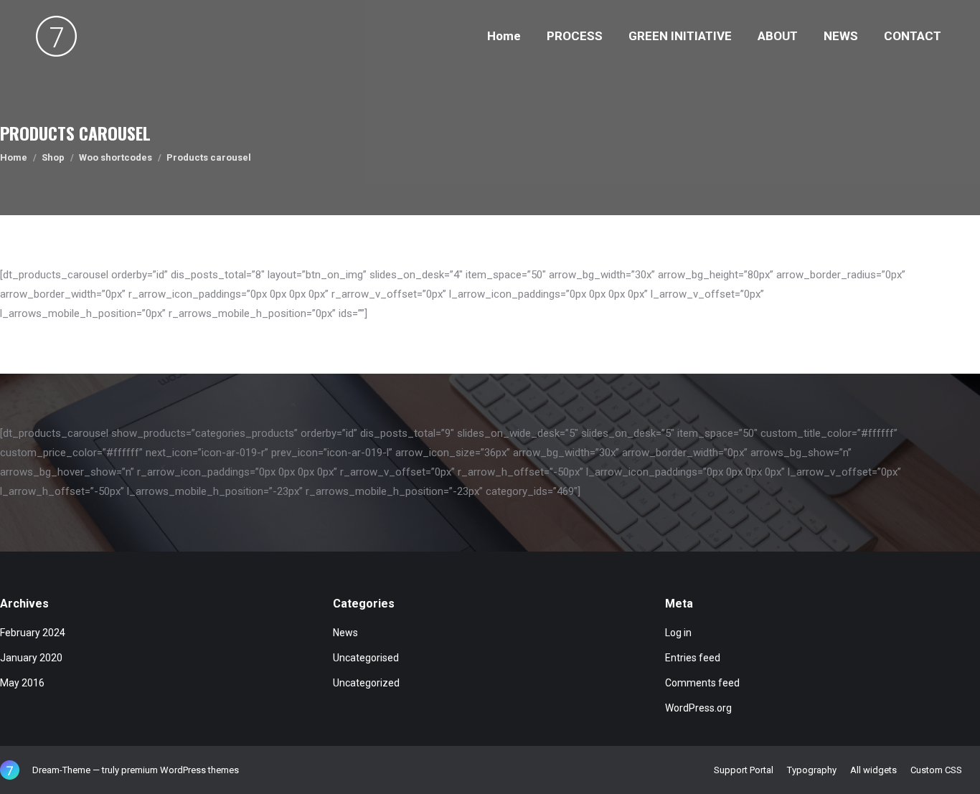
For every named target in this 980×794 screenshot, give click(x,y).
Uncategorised (366, 657)
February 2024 (32, 632)
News (345, 632)
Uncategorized (366, 683)
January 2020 (31, 657)
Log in (678, 632)
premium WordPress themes (180, 770)
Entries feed (692, 657)
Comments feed (702, 683)
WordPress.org (698, 708)
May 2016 (22, 683)
